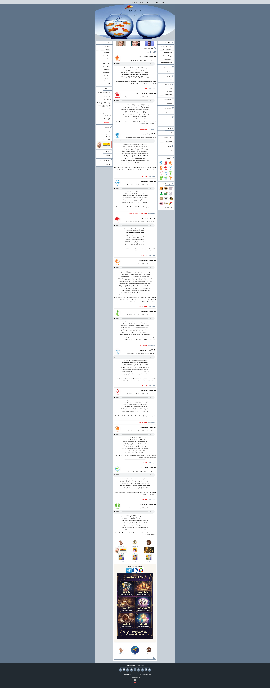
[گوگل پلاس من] (127, 670)
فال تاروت (163, 2)
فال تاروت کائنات (107, 52)
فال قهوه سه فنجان (168, 91)
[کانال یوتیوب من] (124, 670)
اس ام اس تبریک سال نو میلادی (166, 46)
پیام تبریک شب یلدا (106, 140)
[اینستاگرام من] (138, 670)
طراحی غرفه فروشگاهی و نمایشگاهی (106, 118)
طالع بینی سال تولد (168, 207)
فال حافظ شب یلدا (107, 137)
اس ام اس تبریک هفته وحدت (166, 62)
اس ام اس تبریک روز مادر (167, 49)
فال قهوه (170, 89)
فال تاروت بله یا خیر (106, 81)
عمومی (148, 658)
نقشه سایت (129, 678)
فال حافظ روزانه (107, 134)
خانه (173, 2)
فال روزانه (157, 2)
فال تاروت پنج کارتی (106, 64)
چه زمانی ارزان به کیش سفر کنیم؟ (104, 111)
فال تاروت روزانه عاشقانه (105, 78)
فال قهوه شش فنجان (168, 94)
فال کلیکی (170, 132)
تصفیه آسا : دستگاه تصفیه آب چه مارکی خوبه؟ (104, 93)
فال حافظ (168, 2)
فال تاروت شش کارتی (106, 66)
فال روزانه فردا (107, 164)
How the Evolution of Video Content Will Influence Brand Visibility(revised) (105, 98)
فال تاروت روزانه (107, 46)
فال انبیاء (170, 80)
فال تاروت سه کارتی (106, 58)
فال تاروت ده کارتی (106, 72)
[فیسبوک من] (142, 670)
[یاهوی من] (149, 670)
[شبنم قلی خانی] (121, 44)
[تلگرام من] (146, 670)
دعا (171, 124)
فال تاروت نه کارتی (106, 69)
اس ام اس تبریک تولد (168, 52)
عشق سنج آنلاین (169, 141)
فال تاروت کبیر (107, 49)
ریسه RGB (170, 150)
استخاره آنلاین (142, 2)
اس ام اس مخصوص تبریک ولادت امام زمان (166, 55)
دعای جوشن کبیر (169, 121)
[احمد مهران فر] (149, 44)
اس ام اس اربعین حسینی (167, 59)
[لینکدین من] (120, 670)
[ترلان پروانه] (135, 44)
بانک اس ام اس (150, 2)
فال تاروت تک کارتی (106, 55)
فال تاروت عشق (107, 75)
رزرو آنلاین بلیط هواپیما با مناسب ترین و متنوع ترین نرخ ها (104, 114)
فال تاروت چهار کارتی (106, 61)
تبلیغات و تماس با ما (134, 2)
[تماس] (135, 670)
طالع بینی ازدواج (169, 112)
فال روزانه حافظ (135, 11)
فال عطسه (108, 155)
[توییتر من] (131, 670)
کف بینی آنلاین (169, 103)
